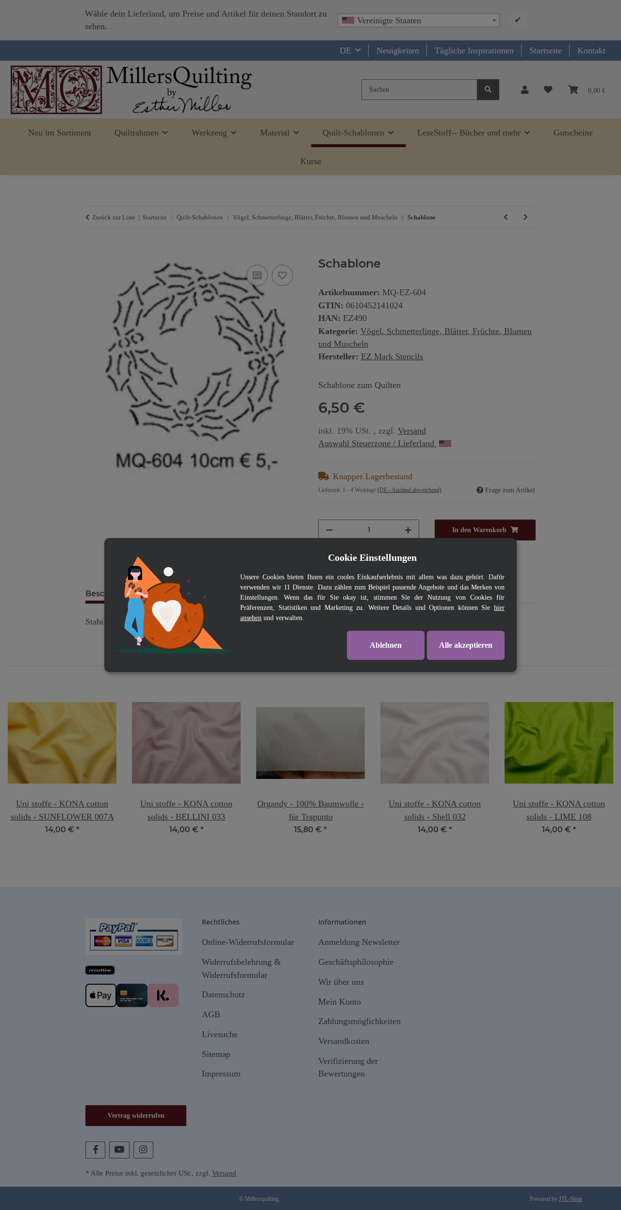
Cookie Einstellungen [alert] (372, 557)
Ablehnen (386, 645)
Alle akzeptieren (465, 645)
